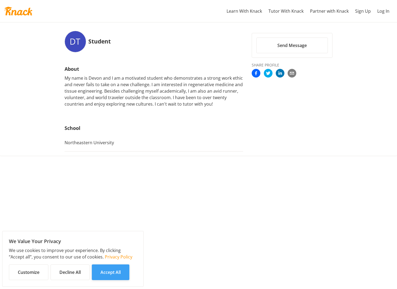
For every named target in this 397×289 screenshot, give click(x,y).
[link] (256, 74)
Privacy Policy (118, 257)
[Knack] (18, 11)
